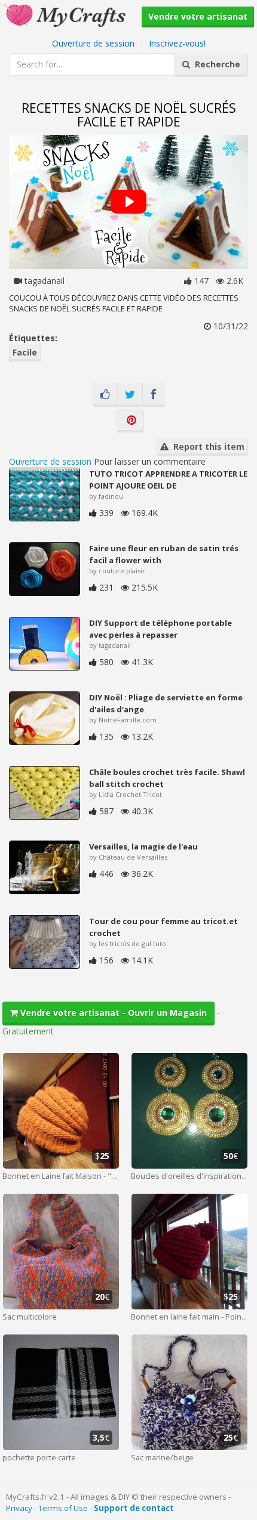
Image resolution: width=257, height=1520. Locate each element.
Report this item (206, 446)
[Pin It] (130, 420)
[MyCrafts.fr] (66, 14)
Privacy (19, 1508)
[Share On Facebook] (153, 395)
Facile (25, 352)
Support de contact (134, 1508)
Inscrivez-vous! (177, 43)
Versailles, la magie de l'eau (143, 846)
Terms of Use (63, 1508)
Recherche (215, 64)
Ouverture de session (93, 43)
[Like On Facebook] (105, 395)
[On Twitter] (130, 395)
